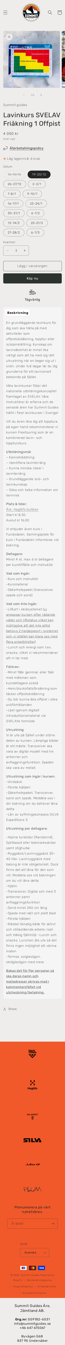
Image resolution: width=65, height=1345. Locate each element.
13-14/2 (14, 223)
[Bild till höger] (41, 95)
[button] (5, 12)
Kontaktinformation (34, 1293)
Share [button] (12, 1009)
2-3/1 (36, 184)
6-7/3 (35, 232)
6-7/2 (35, 213)
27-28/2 (14, 232)
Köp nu (32, 278)
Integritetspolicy (23, 1286)
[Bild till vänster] (24, 95)
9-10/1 (32, 194)
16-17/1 (13, 203)
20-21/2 (37, 223)
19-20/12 (39, 174)
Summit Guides (30, 1275)
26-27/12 (14, 184)
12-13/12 (17, 175)
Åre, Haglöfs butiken (22, 509)
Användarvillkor (47, 1286)
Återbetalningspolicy (27, 148)
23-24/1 (36, 203)
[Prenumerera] (53, 1224)
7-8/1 (12, 194)
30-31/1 (14, 213)
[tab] (17, 312)
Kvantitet (9, 242)
